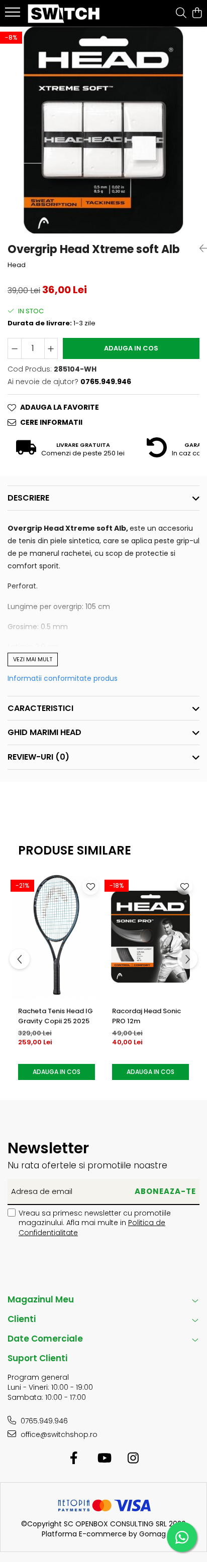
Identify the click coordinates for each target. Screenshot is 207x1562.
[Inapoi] (199, 249)
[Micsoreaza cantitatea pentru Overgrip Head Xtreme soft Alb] (15, 348)
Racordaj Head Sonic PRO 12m (146, 1016)
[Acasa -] (65, 14)
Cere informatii (51, 422)
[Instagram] (133, 1459)
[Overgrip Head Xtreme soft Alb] (103, 130)
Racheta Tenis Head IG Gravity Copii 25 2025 (55, 1016)
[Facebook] (74, 1459)
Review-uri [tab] (38, 757)
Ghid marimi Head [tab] (44, 732)
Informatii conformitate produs (63, 678)
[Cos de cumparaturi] (196, 14)
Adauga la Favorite (59, 407)
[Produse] (14, 15)
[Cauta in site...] (181, 14)
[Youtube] (104, 1459)
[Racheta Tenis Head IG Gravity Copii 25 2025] (56, 937)
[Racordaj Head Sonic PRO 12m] (150, 937)
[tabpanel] (103, 130)
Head (17, 265)
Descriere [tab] (28, 498)
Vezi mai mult (32, 659)
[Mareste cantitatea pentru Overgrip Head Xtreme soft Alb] (51, 348)
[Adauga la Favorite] (90, 887)
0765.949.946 (43, 1421)
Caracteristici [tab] (40, 708)
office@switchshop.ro (58, 1434)
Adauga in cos (131, 348)
